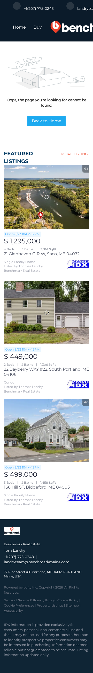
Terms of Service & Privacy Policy (29, 600)
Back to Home (46, 120)
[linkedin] (16, 662)
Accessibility (13, 610)
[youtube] (37, 662)
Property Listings (50, 605)
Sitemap (72, 605)
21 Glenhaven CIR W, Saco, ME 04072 (42, 253)
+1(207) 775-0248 (19, 557)
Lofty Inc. (31, 587)
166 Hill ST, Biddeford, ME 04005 (37, 487)
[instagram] (27, 662)
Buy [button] (38, 27)
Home (19, 27)
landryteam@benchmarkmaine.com (36, 562)
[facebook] (6, 662)
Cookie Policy (68, 600)
